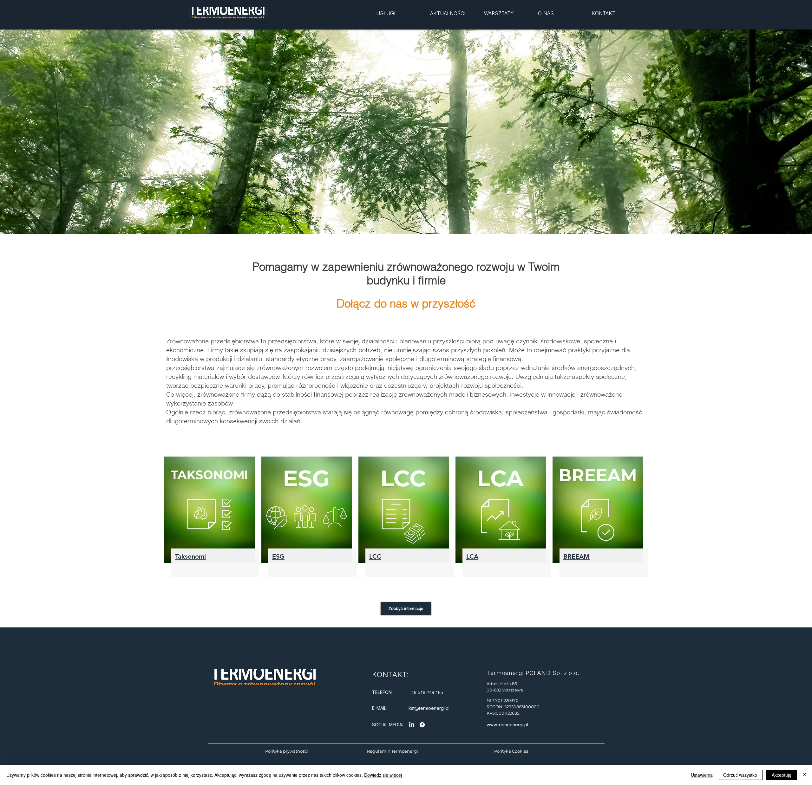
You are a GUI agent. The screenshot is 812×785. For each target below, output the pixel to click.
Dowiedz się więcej (383, 775)
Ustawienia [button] (702, 775)
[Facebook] (422, 725)
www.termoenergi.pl (507, 724)
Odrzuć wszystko (740, 775)
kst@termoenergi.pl (429, 708)
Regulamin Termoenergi (392, 751)
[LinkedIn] (412, 725)
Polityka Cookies (511, 751)
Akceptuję (781, 775)
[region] (402, 18)
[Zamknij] (804, 775)
